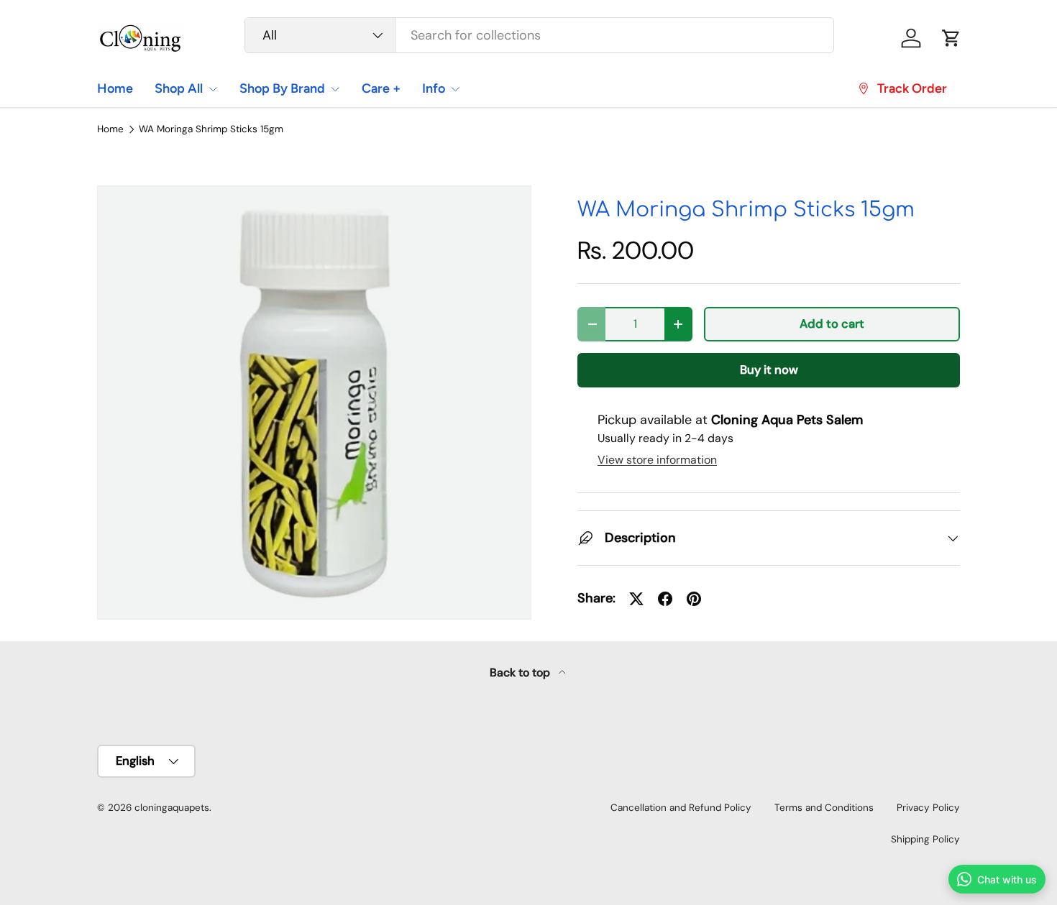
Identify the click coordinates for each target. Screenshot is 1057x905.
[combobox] (539, 35)
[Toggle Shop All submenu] (212, 89)
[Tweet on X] (636, 598)
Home (115, 88)
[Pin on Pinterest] (694, 598)
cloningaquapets (171, 807)
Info (433, 88)
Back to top (521, 672)
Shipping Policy (925, 839)
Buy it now (769, 369)
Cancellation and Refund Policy (680, 807)
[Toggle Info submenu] (455, 89)
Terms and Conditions (824, 807)
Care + (381, 88)
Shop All (179, 88)
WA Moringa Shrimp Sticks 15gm (211, 129)
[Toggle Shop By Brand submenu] (335, 89)
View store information (657, 459)
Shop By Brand (282, 88)
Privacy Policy (928, 807)
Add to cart (832, 323)
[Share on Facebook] (665, 598)
